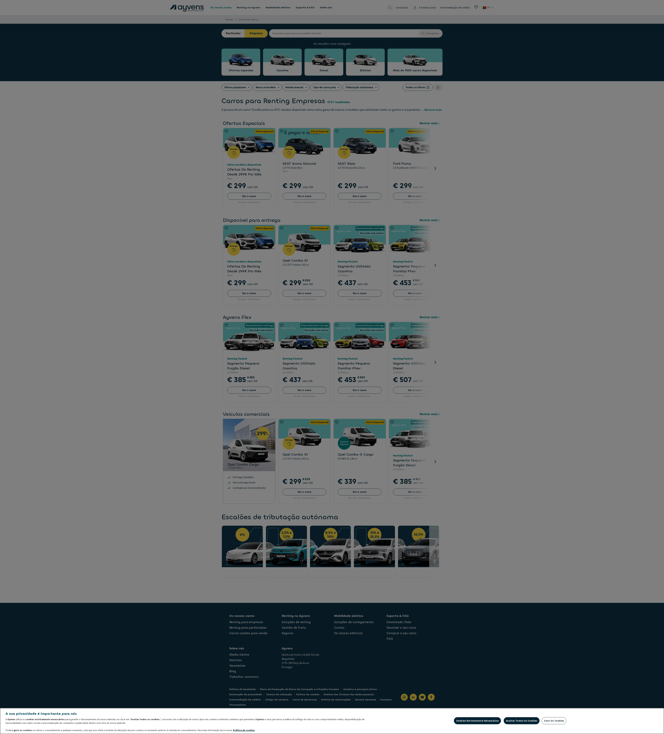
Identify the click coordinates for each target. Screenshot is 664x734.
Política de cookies (244, 730)
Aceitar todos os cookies (521, 720)
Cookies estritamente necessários (477, 720)
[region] (332, 721)
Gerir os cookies (554, 720)
